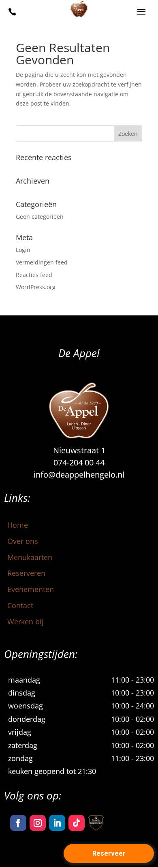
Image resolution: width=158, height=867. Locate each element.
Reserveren (26, 573)
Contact (20, 605)
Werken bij (25, 621)
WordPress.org (36, 287)
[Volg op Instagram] (38, 823)
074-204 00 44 (79, 462)
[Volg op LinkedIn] (57, 823)
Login (23, 250)
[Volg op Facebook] (18, 823)
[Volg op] (96, 823)
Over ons (22, 541)
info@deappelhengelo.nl (79, 474)
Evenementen (30, 589)
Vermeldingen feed (42, 262)
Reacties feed (34, 275)
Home (17, 525)
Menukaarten (29, 557)
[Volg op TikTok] (76, 823)
